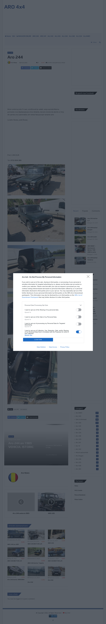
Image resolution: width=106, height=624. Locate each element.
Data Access (53, 347)
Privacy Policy (64, 347)
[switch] (78, 309)
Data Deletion (41, 347)
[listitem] (53, 305)
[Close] (89, 277)
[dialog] (53, 312)
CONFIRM (38, 339)
